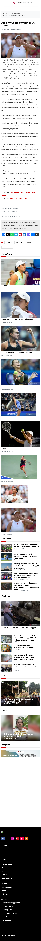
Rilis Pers (4, 894)
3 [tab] (20, 708)
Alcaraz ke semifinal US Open (21, 198)
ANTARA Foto (6, 920)
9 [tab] (31, 742)
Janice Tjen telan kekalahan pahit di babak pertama (18, 285)
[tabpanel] (20, 693)
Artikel (4, 875)
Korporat (4, 924)
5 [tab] (26, 708)
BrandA (4, 917)
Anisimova (9, 242)
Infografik (5, 745)
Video (4, 710)
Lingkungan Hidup (8, 878)
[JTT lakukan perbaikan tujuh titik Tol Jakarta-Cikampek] (6, 648)
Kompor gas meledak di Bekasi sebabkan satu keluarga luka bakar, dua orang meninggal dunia (20, 628)
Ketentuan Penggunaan (10, 903)
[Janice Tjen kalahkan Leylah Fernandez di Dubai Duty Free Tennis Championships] (20, 305)
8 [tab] (28, 742)
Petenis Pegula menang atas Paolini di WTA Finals (18, 385)
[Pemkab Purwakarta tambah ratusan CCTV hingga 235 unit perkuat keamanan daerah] (6, 639)
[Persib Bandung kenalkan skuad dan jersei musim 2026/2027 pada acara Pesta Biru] (6, 576)
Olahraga (15, 13)
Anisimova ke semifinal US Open (14, 15)
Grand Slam (7, 247)
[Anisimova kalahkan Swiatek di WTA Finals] (18, 404)
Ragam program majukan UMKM (19, 815)
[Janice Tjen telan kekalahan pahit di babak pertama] (20, 272)
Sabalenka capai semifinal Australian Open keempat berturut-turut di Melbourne (18, 351)
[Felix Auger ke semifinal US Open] (14, 493)
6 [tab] (22, 742)
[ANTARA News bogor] (22, 2)
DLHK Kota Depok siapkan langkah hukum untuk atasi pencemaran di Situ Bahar (24, 657)
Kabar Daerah (6, 864)
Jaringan (4, 899)
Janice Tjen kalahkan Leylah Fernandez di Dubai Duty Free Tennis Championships (18, 318)
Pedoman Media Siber (9, 913)
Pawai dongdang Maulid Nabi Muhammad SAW (18, 700)
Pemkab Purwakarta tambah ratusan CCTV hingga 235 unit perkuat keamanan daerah (25, 638)
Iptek (3, 871)
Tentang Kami (6, 910)
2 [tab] (18, 708)
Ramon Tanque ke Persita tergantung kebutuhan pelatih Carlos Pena (25, 556)
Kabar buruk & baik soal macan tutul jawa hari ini (18, 735)
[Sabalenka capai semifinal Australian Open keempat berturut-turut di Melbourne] (20, 338)
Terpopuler (6, 539)
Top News (5, 596)
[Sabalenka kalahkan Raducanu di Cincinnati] (18, 520)
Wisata (4, 884)
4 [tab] (23, 708)
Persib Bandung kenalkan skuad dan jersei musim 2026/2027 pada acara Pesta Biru (26, 576)
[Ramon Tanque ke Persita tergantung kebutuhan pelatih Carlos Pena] (6, 557)
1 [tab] (15, 708)
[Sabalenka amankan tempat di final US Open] (19, 467)
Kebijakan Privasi (7, 906)
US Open (28, 242)
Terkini (4, 845)
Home (7, 13)
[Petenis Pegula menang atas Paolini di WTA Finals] (20, 372)
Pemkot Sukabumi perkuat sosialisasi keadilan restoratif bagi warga (25, 667)
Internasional (6, 887)
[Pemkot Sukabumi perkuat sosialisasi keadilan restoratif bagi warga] (6, 668)
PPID (3, 927)
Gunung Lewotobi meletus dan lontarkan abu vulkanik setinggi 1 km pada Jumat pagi (26, 566)
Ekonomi (4, 868)
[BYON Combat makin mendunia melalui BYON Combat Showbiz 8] (6, 547)
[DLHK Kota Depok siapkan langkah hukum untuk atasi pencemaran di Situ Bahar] (6, 658)
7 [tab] (25, 742)
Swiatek (19, 242)
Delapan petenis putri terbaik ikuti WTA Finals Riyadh (19, 447)
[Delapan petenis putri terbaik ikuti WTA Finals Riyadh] (20, 434)
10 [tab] (34, 742)
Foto (3, 676)
